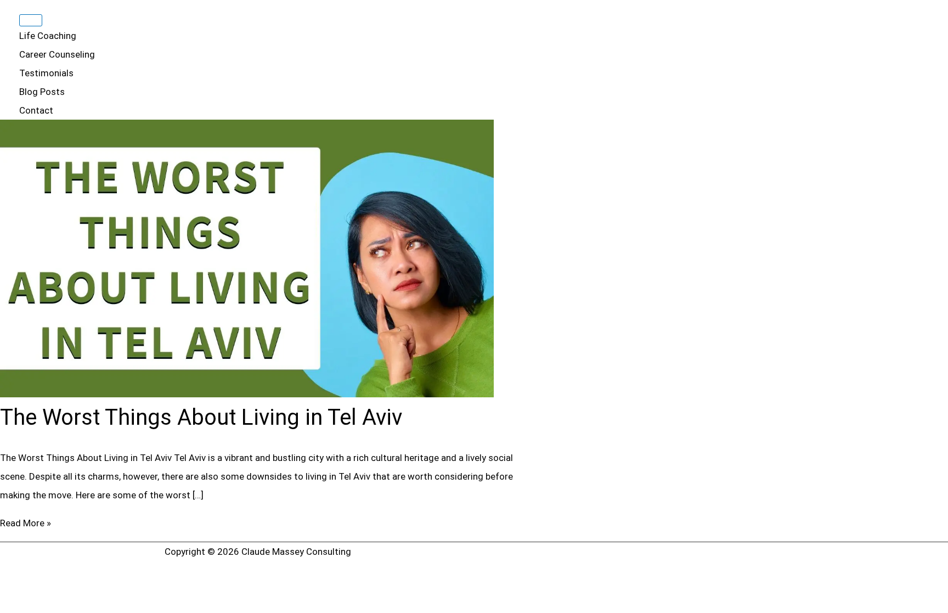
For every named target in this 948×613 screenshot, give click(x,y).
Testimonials (46, 73)
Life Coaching (47, 35)
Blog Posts (42, 91)
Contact (36, 110)
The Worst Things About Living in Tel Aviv (201, 417)
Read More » (25, 523)
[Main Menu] (30, 20)
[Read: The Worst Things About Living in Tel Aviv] (247, 394)
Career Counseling (57, 54)
